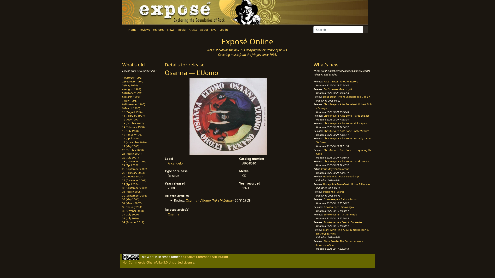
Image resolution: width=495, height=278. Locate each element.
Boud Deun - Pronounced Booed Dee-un (346, 96)
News (170, 29)
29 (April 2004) (130, 184)
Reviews (144, 29)
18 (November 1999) (134, 142)
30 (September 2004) (134, 188)
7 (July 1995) (129, 100)
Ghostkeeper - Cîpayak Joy (339, 207)
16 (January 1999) (132, 134)
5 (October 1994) (132, 93)
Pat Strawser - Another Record (341, 81)
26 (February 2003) (133, 173)
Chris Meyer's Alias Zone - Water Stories (346, 131)
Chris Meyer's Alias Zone (335, 169)
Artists (193, 29)
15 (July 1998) (130, 131)
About (204, 29)
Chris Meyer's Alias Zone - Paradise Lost (346, 115)
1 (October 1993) (132, 77)
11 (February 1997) (133, 115)
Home (132, 29)
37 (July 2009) (130, 214)
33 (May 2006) (130, 199)
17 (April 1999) (130, 138)
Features (158, 29)
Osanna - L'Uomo (198, 200)
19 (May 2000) (130, 146)
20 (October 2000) (133, 150)
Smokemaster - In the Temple (340, 214)
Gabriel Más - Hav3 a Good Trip (341, 176)
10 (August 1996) (132, 112)
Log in (223, 29)
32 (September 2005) (134, 195)
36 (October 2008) (133, 211)
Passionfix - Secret (333, 191)
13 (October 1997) (133, 123)
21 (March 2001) (132, 153)
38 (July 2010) (130, 218)
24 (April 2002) (130, 165)
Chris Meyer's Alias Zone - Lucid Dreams (347, 161)
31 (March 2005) (132, 191)
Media (182, 29)
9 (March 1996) (131, 108)
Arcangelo (175, 163)
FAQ (213, 29)
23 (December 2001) (134, 161)
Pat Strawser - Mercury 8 (338, 89)
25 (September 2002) (134, 169)
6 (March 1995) (131, 96)
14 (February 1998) (133, 127)
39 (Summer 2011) (133, 222)
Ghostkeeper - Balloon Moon (340, 199)
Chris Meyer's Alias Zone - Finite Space (345, 123)
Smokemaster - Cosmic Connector (343, 222)
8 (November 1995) (133, 104)
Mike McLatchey (223, 200)
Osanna (173, 214)
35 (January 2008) (132, 207)
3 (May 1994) (130, 85)
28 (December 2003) (134, 180)
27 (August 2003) (132, 176)
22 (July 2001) (130, 157)
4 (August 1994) (131, 89)
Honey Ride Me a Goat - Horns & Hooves (346, 184)
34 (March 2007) (132, 203)
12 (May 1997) (130, 119)
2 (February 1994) (132, 81)
